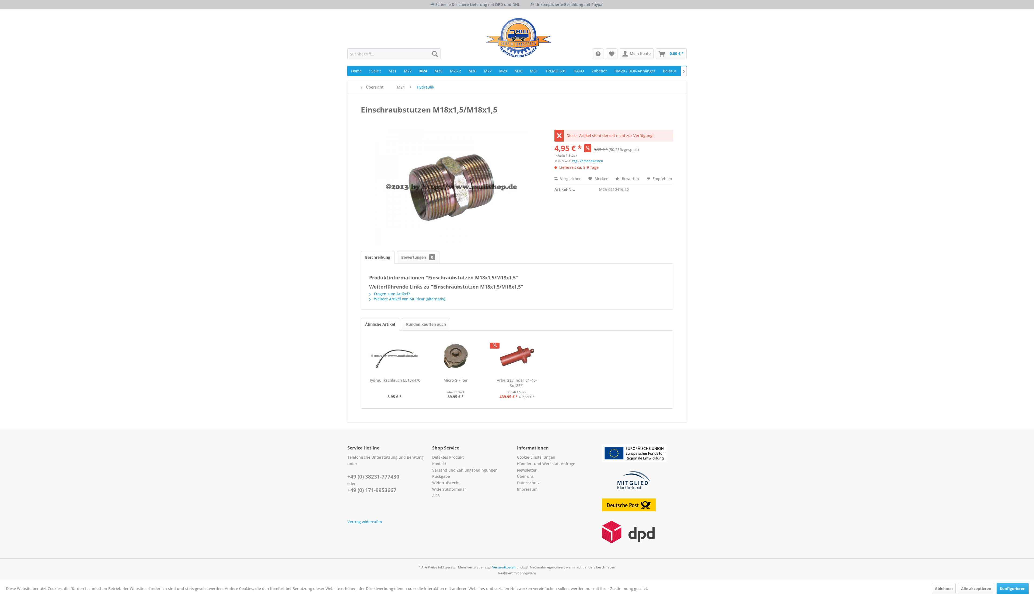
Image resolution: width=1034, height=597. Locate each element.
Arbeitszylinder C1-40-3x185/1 (517, 383)
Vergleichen (570, 178)
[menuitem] (394, 53)
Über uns (525, 476)
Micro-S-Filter (455, 380)
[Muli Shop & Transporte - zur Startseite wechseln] (518, 37)
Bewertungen (417, 257)
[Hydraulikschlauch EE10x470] (394, 356)
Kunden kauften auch (426, 324)
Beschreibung (377, 257)
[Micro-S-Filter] (456, 356)
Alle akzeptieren (976, 588)
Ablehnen (944, 588)
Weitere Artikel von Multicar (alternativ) (409, 298)
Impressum (527, 489)
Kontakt (439, 463)
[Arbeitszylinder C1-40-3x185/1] (517, 356)
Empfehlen (661, 178)
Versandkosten (504, 567)
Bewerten (630, 178)
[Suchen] (435, 53)
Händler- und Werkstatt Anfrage (546, 463)
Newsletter (527, 470)
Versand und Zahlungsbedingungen (465, 470)
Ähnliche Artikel (380, 324)
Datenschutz (528, 482)
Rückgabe (441, 476)
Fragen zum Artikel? (391, 293)
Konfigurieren (1012, 588)
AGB (436, 495)
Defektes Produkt (448, 457)
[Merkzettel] (611, 53)
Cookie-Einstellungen (536, 457)
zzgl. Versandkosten (587, 161)
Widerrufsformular (449, 489)
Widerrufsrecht (446, 482)
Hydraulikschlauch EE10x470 (394, 380)
